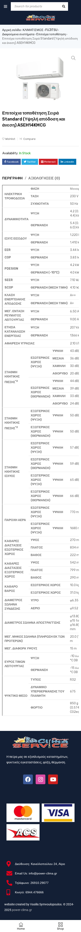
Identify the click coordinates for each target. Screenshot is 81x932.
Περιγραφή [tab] (12, 178)
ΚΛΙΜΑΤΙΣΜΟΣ (33, 30)
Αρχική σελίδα (11, 30)
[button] (73, 58)
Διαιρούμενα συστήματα (18, 34)
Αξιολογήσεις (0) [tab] (44, 178)
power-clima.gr (22, 910)
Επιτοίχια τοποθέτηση (51, 34)
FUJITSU (51, 30)
